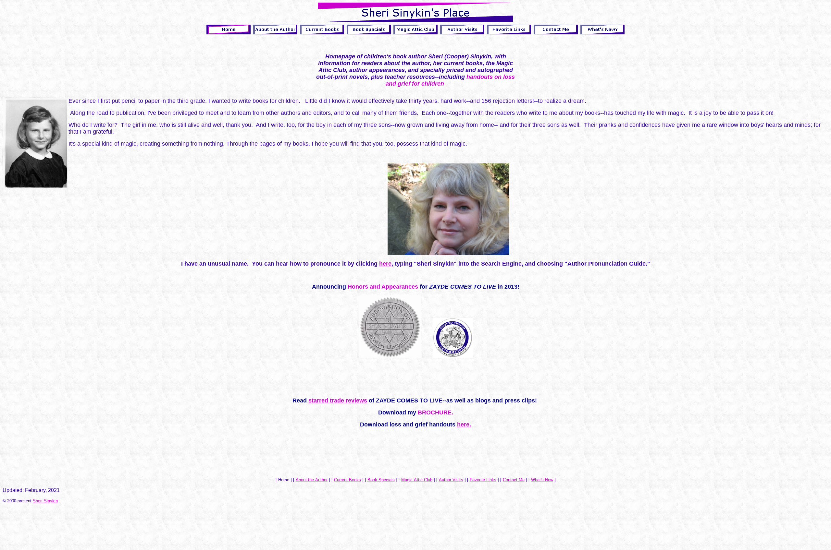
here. (464, 424)
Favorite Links (483, 479)
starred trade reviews (337, 400)
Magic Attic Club (416, 479)
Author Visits (451, 479)
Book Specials (381, 479)
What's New (542, 479)
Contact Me (514, 479)
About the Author (312, 479)
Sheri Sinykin (45, 500)
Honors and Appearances (383, 286)
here (385, 263)
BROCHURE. (435, 412)
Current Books (347, 479)
